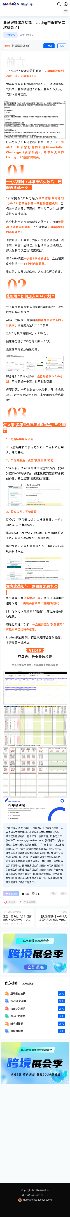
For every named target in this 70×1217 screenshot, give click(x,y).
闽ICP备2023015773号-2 (35, 1195)
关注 (50, 46)
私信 (62, 46)
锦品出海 (44, 1190)
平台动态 (10, 34)
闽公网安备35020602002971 (37, 1199)
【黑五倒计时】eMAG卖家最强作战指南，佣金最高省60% (53, 920)
